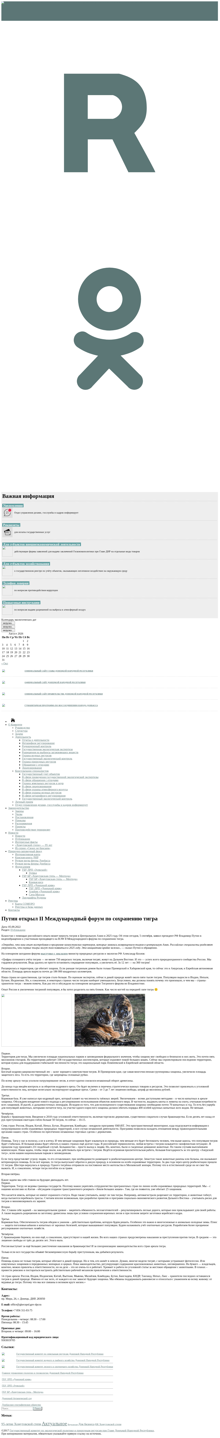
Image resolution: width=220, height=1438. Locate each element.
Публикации (22, 838)
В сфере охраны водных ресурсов (42, 792)
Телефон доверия (16, 583)
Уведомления (13, 505)
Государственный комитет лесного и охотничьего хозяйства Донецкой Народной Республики (64, 1366)
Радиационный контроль (36, 746)
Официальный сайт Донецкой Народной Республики (55, 682)
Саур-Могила (37, 894)
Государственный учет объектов (41, 774)
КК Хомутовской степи (108, 1424)
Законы (19, 811)
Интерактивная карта (27, 854)
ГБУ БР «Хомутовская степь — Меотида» (46, 876)
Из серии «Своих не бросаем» (32, 848)
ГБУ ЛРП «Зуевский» (34, 869)
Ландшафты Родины (34, 897)
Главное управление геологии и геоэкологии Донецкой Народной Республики (43, 1373)
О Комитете (15, 724)
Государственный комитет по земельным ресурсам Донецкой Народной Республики (59, 1354)
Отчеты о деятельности (35, 740)
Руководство (22, 727)
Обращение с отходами (35, 764)
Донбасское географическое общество (21, 1404)
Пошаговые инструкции (21, 602)
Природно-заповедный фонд (25, 851)
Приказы (20, 820)
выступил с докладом (54, 953)
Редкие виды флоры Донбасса (32, 863)
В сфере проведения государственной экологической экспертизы (60, 777)
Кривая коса (36, 882)
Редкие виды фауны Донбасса (32, 860)
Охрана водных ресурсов (37, 755)
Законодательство (18, 808)
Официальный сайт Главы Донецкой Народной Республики (59, 670)
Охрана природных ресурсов (39, 761)
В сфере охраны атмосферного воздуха (45, 789)
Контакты (14, 910)
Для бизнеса (86, 1424)
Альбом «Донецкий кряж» (44, 891)
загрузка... (8, 623)
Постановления (24, 817)
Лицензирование (32, 767)
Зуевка (33, 872)
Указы (18, 814)
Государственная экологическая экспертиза (47, 749)
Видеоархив (73, 1424)
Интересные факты (26, 842)
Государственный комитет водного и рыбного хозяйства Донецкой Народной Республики (62, 1360)
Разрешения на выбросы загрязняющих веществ (50, 752)
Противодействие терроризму (32, 829)
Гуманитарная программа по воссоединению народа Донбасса (61, 705)
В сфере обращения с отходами (40, 780)
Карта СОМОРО (25, 903)
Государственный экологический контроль (47, 758)
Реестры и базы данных (29, 906)
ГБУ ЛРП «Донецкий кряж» (38, 885)
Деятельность (23, 736)
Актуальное (54, 1423)
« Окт (4, 663)
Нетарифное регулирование (38, 743)
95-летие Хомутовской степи (21, 1424)
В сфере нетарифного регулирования (43, 795)
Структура (21, 730)
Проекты (20, 826)
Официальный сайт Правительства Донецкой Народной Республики (64, 693)
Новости (13, 832)
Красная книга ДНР (26, 857)
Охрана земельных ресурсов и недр (43, 783)
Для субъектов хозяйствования (26, 564)
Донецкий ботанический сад (17, 1398)
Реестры (13, 900)
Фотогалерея (22, 866)
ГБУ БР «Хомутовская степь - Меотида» (22, 1392)
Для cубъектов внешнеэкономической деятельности (41, 544)
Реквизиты (11, 525)
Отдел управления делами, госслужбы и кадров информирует (51, 804)
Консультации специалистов (32, 770)
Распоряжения (23, 823)
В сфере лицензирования (36, 786)
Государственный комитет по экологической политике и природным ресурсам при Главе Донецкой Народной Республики (82, 1430)
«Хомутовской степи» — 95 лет (33, 845)
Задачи (19, 733)
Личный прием (24, 801)
